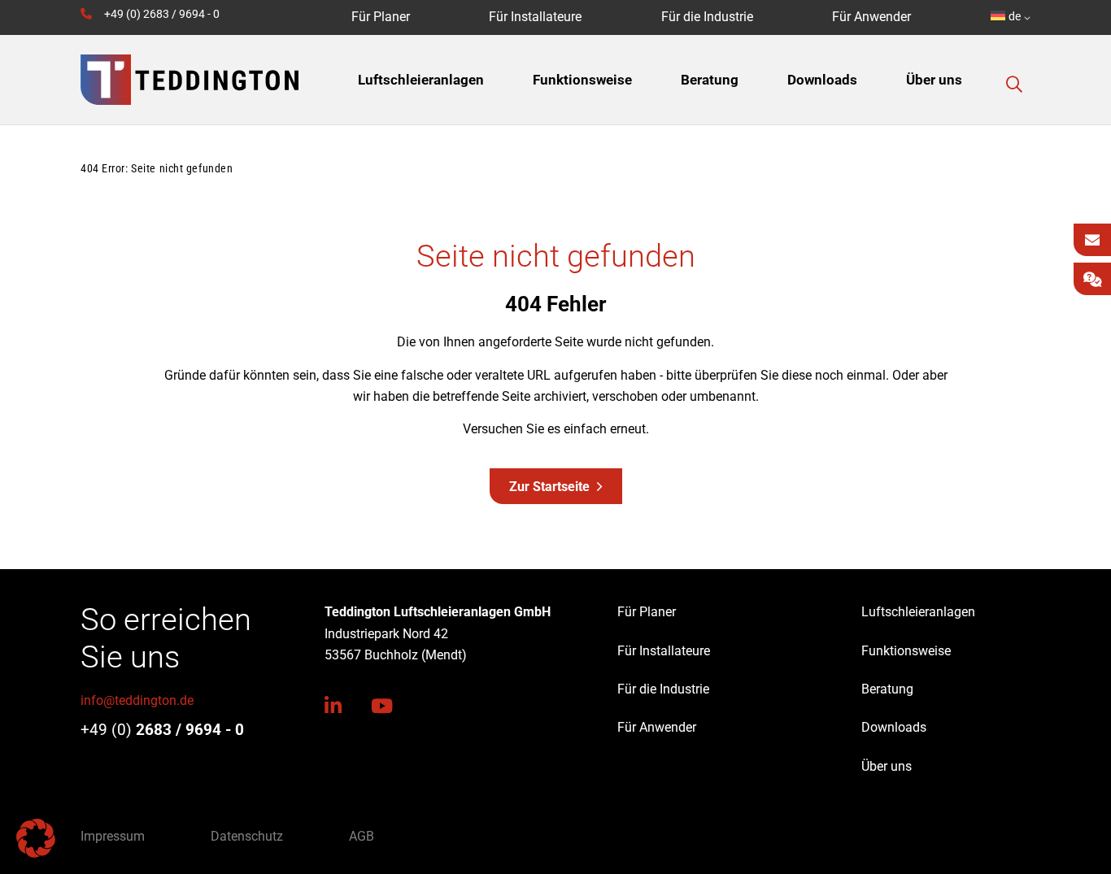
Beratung (887, 689)
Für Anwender (656, 727)
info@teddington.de (137, 700)
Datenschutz (247, 836)
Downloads (893, 727)
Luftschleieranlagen (918, 612)
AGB (361, 836)
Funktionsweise (906, 651)
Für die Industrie (663, 689)
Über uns (886, 766)
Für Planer (646, 612)
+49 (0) (162, 729)
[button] (1014, 84)
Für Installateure (663, 651)
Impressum (113, 836)
